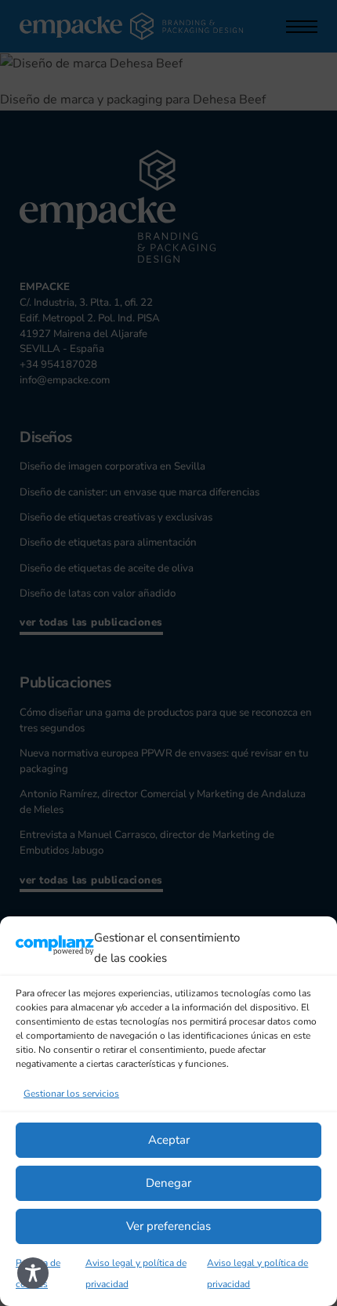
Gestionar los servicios (71, 1093)
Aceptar (169, 1140)
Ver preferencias (168, 1226)
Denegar (168, 1183)
